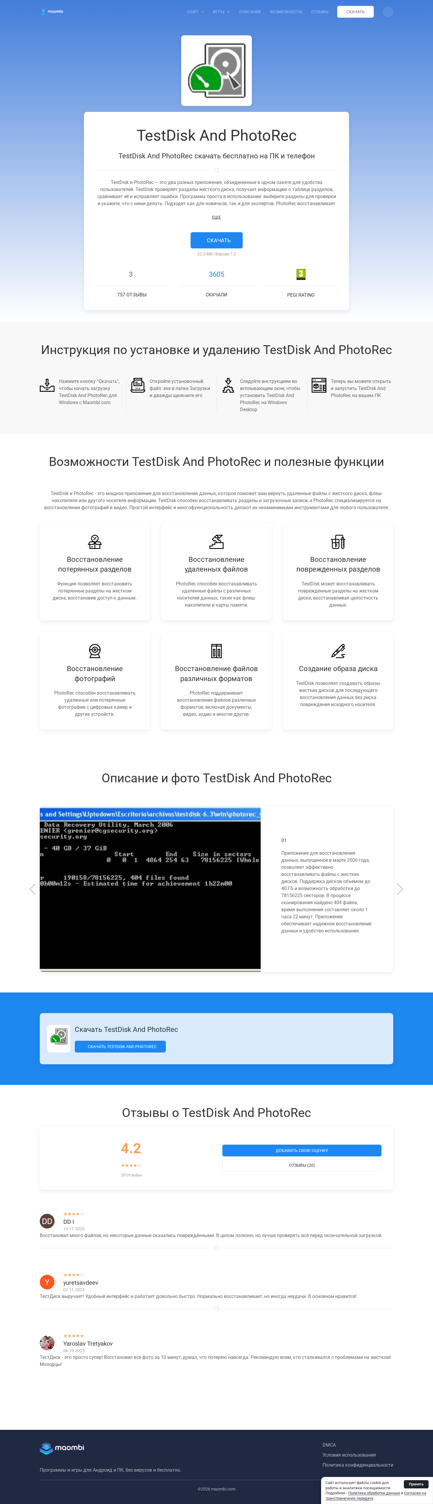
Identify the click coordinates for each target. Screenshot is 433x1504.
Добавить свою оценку (302, 1150)
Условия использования (349, 1455)
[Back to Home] (51, 12)
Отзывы (319, 11)
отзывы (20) (302, 1165)
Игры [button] (218, 11)
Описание (250, 11)
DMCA (329, 1445)
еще (216, 217)
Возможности (286, 11)
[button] (388, 11)
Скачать (355, 11)
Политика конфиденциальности (358, 1465)
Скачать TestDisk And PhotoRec (122, 1046)
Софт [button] (192, 11)
